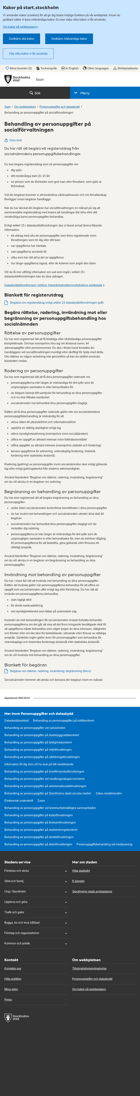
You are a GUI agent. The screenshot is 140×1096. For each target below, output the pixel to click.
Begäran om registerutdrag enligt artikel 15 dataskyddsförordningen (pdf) (57, 302)
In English (72, 68)
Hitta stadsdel (81, 870)
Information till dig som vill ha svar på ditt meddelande (38, 764)
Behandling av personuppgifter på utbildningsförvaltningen (42, 757)
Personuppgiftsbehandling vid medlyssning (104, 844)
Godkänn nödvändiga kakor (69, 38)
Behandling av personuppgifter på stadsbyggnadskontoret (41, 735)
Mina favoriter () (21, 68)
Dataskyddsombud (16, 720)
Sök (37, 92)
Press (8, 999)
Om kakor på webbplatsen (20, 26)
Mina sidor (11, 989)
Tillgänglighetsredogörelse (89, 968)
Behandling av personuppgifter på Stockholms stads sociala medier (47, 793)
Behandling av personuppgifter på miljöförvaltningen (38, 749)
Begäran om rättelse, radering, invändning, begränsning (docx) (50, 671)
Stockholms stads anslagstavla (92, 891)
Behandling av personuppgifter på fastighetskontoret (38, 742)
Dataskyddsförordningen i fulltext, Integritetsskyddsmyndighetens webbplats (53, 285)
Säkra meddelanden (109, 793)
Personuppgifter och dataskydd (92, 978)
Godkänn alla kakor (21, 38)
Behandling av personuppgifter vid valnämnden (34, 727)
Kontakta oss (12, 968)
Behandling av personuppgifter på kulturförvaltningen (38, 815)
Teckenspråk (48, 68)
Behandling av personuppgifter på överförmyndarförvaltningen (44, 771)
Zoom (41, 800)
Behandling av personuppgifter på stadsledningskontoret (40, 829)
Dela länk (15, 140)
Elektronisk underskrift (18, 800)
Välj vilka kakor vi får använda (28, 53)
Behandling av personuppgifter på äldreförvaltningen (38, 844)
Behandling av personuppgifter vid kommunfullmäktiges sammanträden (50, 807)
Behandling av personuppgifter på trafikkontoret (63, 720)
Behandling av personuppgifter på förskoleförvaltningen (40, 822)
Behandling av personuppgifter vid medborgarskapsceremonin (44, 778)
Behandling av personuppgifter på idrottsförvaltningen (38, 837)
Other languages (98, 68)
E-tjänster (78, 881)
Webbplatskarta (128, 68)
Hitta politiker (12, 978)
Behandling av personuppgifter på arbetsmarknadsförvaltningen (45, 786)
